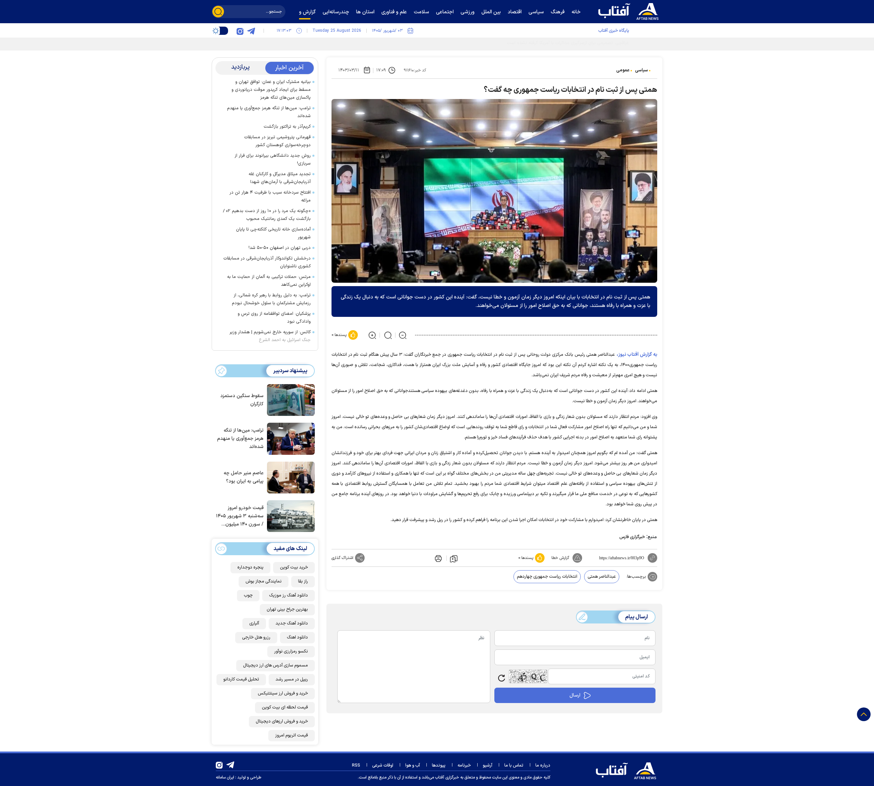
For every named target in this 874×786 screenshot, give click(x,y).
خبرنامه (464, 765)
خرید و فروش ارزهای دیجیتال (282, 721)
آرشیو (487, 765)
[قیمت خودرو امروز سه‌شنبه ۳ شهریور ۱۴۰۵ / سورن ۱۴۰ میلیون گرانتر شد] (289, 515)
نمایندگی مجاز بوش (263, 581)
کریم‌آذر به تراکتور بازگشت (287, 126)
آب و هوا (412, 765)
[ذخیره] (454, 558)
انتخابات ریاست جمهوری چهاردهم (547, 576)
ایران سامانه (225, 777)
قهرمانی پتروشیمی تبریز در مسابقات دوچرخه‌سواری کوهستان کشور (277, 141)
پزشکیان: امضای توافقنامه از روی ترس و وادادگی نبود (274, 317)
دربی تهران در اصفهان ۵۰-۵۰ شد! (280, 247)
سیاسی (641, 70)
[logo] (629, 10)
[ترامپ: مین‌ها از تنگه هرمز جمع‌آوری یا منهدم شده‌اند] (289, 438)
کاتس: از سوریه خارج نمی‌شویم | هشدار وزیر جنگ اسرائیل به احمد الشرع (270, 336)
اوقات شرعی (382, 765)
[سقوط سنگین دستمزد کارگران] (289, 399)
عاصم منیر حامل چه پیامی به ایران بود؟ (244, 477)
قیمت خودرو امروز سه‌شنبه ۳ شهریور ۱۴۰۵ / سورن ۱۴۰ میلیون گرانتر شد (240, 516)
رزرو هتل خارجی (256, 637)
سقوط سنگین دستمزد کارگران (242, 400)
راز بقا (303, 581)
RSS (356, 765)
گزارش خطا (560, 558)
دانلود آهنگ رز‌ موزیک (288, 595)
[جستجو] (218, 11)
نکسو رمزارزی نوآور (291, 651)
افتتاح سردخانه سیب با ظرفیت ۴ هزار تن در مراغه (270, 196)
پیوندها (439, 765)
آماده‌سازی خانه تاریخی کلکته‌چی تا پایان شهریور (273, 233)
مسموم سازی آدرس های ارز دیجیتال (275, 665)
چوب (248, 595)
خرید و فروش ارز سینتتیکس (283, 693)
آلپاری (254, 623)
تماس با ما (513, 765)
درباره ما (542, 765)
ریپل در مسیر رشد (292, 679)
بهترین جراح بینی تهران (287, 609)
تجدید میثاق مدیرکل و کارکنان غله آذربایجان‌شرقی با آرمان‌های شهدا (280, 178)
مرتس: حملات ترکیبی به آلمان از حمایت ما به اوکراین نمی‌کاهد (269, 280)
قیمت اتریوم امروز (291, 735)
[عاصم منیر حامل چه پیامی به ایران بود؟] (289, 477)
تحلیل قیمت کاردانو (241, 679)
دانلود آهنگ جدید (292, 623)
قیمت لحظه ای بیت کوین (285, 707)
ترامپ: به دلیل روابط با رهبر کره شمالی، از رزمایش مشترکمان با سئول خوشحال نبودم (271, 299)
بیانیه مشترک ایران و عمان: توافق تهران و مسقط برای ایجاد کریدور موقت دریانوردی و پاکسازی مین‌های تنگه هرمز (271, 90)
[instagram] (240, 31)
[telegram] (251, 30)
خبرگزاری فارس (632, 537)
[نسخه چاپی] (438, 558)
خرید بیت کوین (294, 567)
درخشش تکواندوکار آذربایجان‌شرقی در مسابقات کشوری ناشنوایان (267, 262)
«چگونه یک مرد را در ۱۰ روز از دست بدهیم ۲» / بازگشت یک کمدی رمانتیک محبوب (267, 215)
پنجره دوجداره (250, 567)
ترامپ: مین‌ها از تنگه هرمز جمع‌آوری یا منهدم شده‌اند (269, 112)
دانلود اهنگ (297, 637)
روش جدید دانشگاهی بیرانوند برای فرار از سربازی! (273, 159)
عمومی (623, 70)
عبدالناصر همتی (602, 576)
